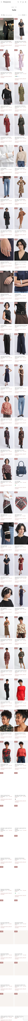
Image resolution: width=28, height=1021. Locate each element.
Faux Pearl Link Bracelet (5, 922)
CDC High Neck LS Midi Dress (6, 230)
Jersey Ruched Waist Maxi (19, 608)
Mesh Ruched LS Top (18, 701)
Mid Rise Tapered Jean (19, 418)
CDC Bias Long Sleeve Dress (20, 199)
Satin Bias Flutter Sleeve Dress (20, 41)
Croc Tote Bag (17, 481)
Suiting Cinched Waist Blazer (6, 41)
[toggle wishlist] (12, 19)
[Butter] (16, 799)
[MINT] (15, 485)
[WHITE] (16, 485)
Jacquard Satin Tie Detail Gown (6, 639)
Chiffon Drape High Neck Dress (6, 670)
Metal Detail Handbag (19, 922)
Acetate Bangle (3, 168)
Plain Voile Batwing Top (19, 764)
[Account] (23, 2)
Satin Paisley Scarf (4, 514)
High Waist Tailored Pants (5, 356)
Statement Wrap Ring (5, 294)
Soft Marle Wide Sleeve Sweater (21, 1016)
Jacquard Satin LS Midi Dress (6, 137)
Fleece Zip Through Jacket (20, 168)
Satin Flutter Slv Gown (19, 72)
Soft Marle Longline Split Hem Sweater (6, 829)
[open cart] (25, 2)
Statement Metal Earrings (5, 858)
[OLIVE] (15, 76)
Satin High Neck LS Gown (19, 137)
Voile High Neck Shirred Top (20, 639)
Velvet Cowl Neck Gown (5, 795)
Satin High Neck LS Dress (5, 450)
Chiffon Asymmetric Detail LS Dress (7, 1016)
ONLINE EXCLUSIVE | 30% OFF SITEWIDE (6, 46)
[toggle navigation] (1, 2)
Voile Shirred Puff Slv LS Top (6, 481)
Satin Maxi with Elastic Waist (20, 795)
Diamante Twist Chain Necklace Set (21, 262)
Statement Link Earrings (5, 889)
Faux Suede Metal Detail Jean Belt (21, 325)
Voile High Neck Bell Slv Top (20, 985)
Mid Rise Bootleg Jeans (5, 199)
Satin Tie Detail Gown (19, 387)
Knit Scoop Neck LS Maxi (5, 701)
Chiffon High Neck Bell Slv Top (6, 418)
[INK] (17, 76)
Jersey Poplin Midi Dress (5, 387)
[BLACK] (16, 76)
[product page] (7, 29)
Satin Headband (4, 608)
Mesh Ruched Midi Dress (5, 985)
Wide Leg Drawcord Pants (20, 356)
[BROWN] (17, 485)
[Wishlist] (21, 2)
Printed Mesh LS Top (4, 764)
